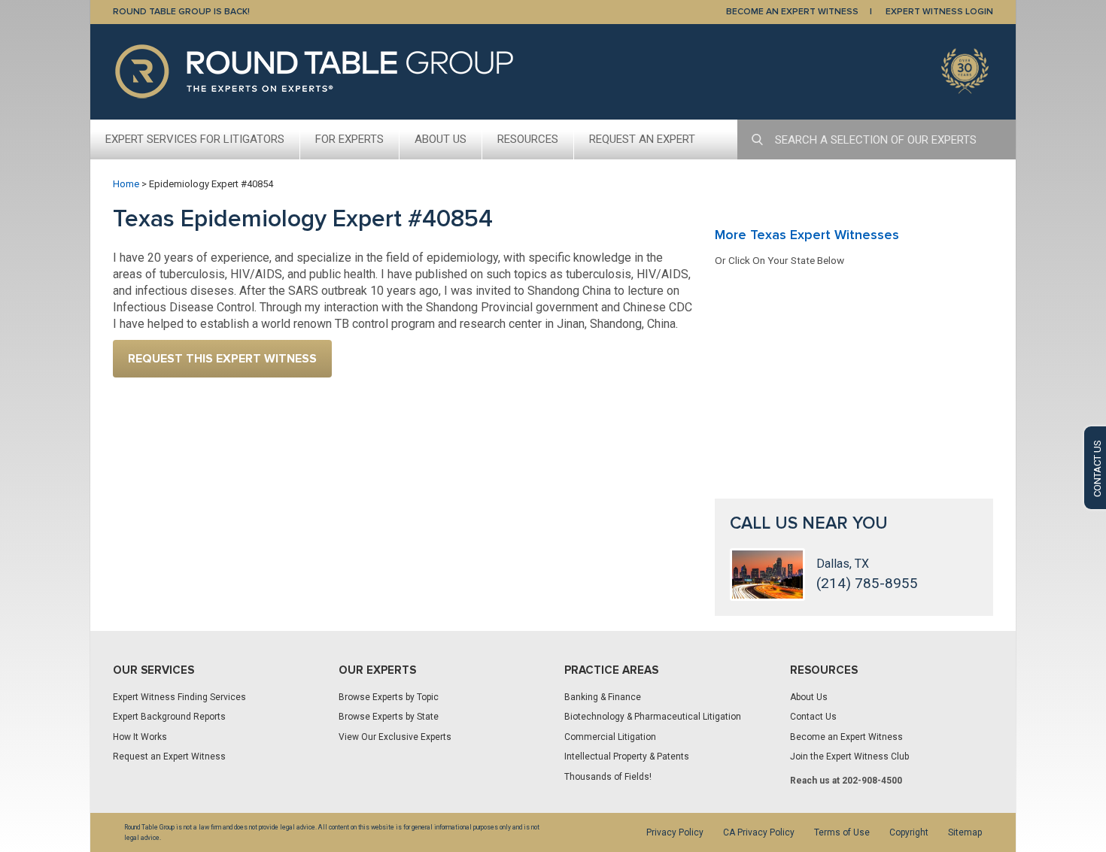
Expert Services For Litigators (194, 139)
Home (126, 184)
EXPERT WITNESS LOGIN (939, 11)
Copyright (908, 832)
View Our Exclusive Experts (395, 737)
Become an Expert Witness (846, 737)
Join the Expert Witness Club (849, 756)
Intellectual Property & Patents (626, 756)
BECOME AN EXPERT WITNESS (792, 11)
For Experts (349, 139)
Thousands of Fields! (608, 777)
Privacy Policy (674, 832)
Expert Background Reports (169, 716)
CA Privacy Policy (759, 832)
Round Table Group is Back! (181, 11)
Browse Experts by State (389, 716)
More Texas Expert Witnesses (807, 234)
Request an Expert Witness (169, 756)
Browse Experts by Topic (389, 697)
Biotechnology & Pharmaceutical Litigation (652, 716)
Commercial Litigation (610, 737)
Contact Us (813, 716)
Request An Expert (642, 139)
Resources (527, 139)
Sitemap (965, 832)
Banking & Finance (602, 697)
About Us (440, 139)
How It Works (140, 737)
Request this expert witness (222, 358)
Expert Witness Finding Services (179, 697)
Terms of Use (842, 832)
